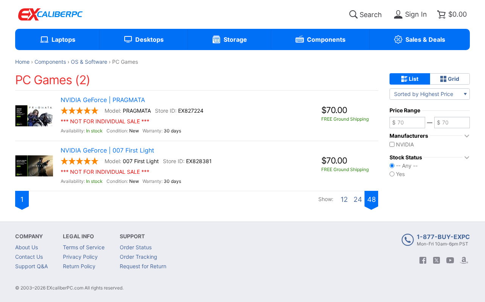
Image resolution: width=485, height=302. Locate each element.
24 (358, 199)
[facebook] (423, 260)
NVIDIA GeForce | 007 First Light (107, 150)
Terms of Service (84, 247)
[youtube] (450, 260)
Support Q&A (31, 266)
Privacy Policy (80, 256)
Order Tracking (138, 256)
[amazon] (464, 260)
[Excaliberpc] (50, 14)
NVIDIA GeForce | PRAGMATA (103, 100)
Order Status (136, 247)
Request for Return (143, 266)
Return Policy (79, 266)
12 (344, 199)
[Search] (353, 14)
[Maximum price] (452, 122)
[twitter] (436, 260)
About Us (26, 247)
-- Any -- (407, 166)
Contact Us (29, 256)
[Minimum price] (407, 122)
